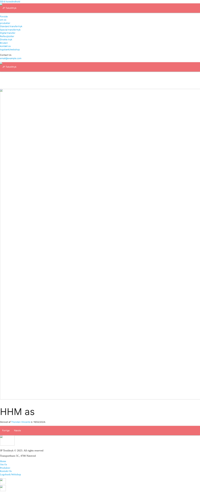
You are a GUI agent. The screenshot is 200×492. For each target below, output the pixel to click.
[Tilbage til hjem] (8, 8)
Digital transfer (7, 33)
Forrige (6, 430)
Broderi (4, 43)
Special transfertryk (10, 29)
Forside (4, 16)
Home (3, 461)
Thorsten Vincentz (20, 422)
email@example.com (10, 58)
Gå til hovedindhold (10, 1)
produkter (5, 23)
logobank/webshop (10, 49)
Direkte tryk (6, 39)
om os (3, 19)
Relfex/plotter (7, 36)
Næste (17, 430)
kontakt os (5, 46)
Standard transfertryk (11, 26)
